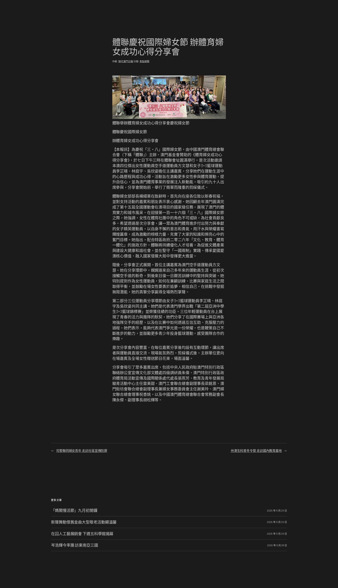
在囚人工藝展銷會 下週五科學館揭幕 (82, 534)
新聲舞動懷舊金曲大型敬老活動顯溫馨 (84, 522)
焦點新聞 (144, 61)
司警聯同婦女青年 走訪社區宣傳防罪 (81, 450)
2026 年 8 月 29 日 (277, 510)
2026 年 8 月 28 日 (277, 545)
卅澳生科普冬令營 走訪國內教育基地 (256, 450)
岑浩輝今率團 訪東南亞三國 (74, 545)
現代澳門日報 (125, 61)
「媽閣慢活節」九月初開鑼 (74, 510)
